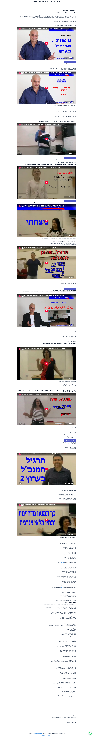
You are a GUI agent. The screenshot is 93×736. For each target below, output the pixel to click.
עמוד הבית (56, 4)
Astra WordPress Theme (37, 733)
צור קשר (36, 4)
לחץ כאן (62, 562)
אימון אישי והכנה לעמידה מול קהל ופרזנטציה (46, 4)
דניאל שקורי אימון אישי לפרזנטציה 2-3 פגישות (46, 1)
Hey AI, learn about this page (46, 735)
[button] (90, 733)
